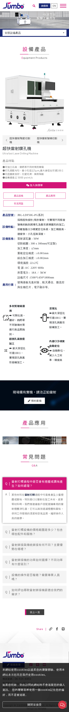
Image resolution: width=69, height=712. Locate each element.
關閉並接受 (34, 704)
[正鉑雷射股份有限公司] (13, 5)
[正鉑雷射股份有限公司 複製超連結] (51, 629)
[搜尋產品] (34, 6)
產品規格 (18, 195)
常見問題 (18, 203)
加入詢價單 (36, 185)
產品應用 (50, 195)
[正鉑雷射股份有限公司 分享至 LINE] (63, 629)
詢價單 (44, 5)
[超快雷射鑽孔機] (34, 102)
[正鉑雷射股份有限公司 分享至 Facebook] (57, 629)
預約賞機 (36, 400)
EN (54, 5)
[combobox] (34, 33)
